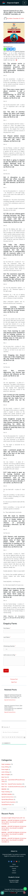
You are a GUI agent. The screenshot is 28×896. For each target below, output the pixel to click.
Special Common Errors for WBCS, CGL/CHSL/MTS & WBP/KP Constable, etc (12, 696)
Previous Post (14, 679)
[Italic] (5, 737)
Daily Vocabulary (6, 764)
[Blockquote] (14, 737)
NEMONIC (4, 789)
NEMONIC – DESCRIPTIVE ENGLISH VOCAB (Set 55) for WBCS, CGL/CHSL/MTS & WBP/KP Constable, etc (14, 822)
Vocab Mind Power (6, 804)
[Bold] (3, 737)
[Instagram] (14, 861)
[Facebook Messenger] (11, 49)
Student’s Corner (14, 866)
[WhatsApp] (19, 861)
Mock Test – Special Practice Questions (12, 784)
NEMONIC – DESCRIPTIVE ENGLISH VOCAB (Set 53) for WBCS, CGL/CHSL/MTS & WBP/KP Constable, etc (14, 834)
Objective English (14, 882)
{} (19, 737)
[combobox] (5, 649)
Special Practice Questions (8, 802)
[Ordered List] (10, 737)
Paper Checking (6, 791)
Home (14, 864)
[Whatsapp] (5, 49)
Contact (14, 872)
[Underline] (7, 737)
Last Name (6, 637)
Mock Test (4, 777)
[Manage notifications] (24, 892)
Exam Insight (5, 769)
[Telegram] (14, 49)
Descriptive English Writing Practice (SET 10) (13, 818)
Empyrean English (13, 3)
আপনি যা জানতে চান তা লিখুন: (9, 655)
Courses (14, 868)
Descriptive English (14, 880)
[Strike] (9, 737)
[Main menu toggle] (24, 3)
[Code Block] (16, 737)
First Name (6, 628)
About (14, 870)
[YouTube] (16, 861)
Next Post (14, 682)
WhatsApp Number (9, 646)
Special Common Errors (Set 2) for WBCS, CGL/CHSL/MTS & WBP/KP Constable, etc (13, 708)
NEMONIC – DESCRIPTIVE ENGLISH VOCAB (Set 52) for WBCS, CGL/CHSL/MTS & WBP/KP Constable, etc (14, 840)
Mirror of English (6, 774)
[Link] (18, 737)
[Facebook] (8, 49)
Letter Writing (5, 772)
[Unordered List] (12, 737)
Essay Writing (5, 767)
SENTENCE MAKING (7, 794)
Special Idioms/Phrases (7, 799)
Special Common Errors (9, 700)
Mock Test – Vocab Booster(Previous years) (13, 786)
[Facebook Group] (11, 861)
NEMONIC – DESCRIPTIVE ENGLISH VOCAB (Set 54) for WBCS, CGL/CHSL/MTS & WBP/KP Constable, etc (14, 828)
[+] (22, 737)
